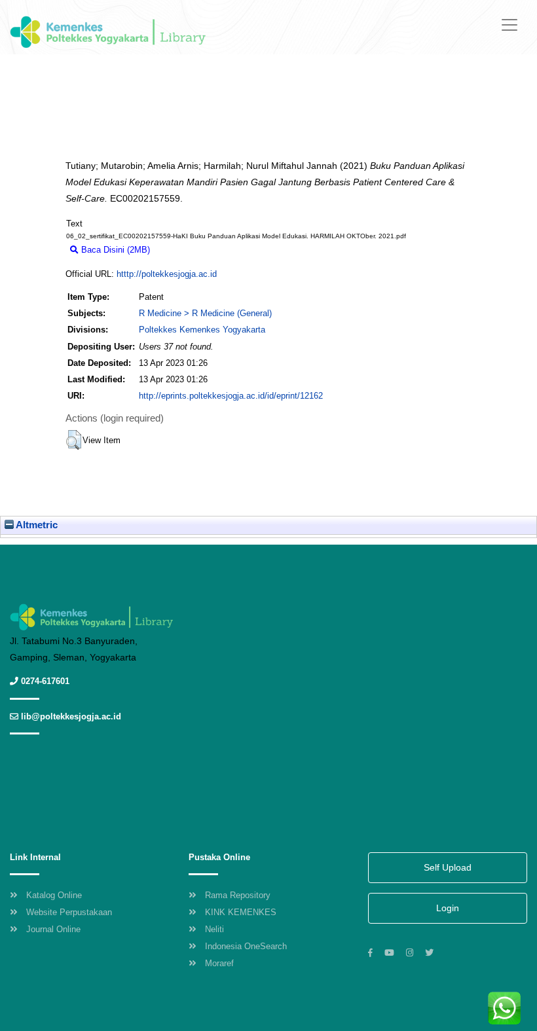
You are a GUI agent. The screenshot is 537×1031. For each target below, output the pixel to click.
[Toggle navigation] (509, 24)
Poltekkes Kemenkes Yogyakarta (202, 330)
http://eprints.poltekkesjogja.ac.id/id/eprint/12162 (231, 396)
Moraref (219, 963)
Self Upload (448, 867)
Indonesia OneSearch (246, 946)
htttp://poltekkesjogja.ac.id (167, 274)
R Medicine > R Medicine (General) (205, 313)
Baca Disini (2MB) (114, 250)
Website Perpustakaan (69, 912)
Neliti (214, 929)
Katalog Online (54, 895)
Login (447, 908)
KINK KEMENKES (240, 912)
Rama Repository (237, 895)
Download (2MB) (188, 250)
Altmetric (36, 525)
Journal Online (53, 929)
